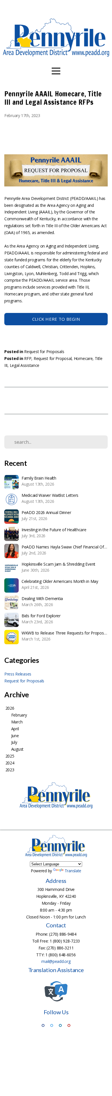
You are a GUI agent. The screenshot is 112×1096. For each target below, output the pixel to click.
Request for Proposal (53, 358)
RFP (27, 358)
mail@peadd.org (55, 961)
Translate (73, 870)
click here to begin (56, 319)
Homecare (83, 358)
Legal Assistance (25, 365)
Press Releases (17, 674)
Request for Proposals (44, 351)
